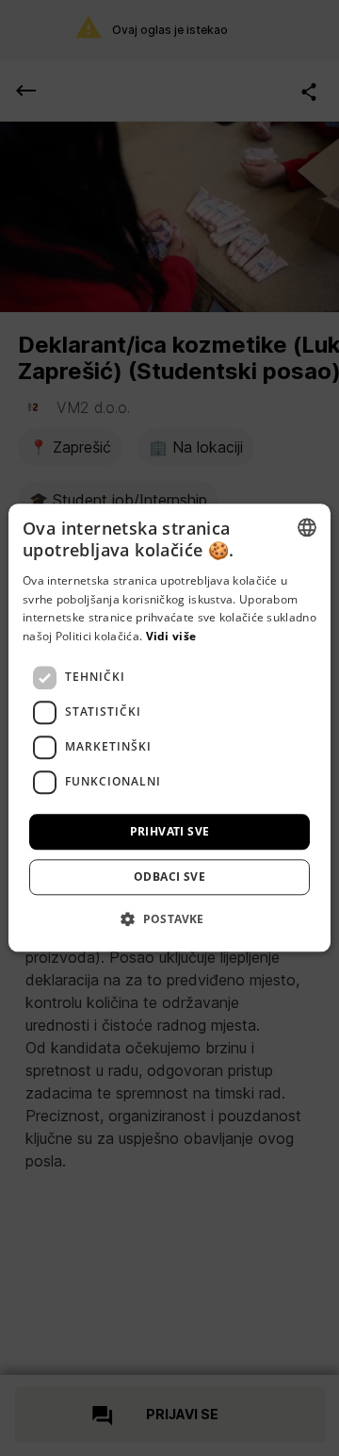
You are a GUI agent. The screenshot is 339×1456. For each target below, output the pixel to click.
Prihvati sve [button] (170, 831)
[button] (169, 919)
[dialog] (169, 728)
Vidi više (171, 636)
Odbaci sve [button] (169, 877)
